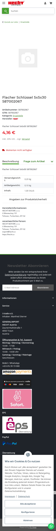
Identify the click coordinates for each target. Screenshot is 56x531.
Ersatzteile (18, 115)
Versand (26, 139)
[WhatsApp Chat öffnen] (51, 526)
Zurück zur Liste (11, 22)
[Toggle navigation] (3, 2)
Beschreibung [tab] (10, 161)
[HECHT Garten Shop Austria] (16, 3)
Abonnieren (43, 287)
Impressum (10, 496)
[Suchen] (5, 11)
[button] (45, 3)
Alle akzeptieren (28, 504)
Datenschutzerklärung (15, 274)
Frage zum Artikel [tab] (34, 161)
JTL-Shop (32, 527)
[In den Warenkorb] (4, 31)
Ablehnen (28, 520)
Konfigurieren (28, 512)
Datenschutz (24, 496)
